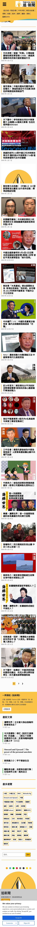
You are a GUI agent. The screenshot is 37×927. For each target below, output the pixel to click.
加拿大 (11, 806)
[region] (18, 914)
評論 (13, 835)
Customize (9, 923)
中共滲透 (21, 10)
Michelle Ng (27, 793)
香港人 (21, 839)
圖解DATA (6, 17)
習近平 (19, 831)
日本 (13, 818)
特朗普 (30, 823)
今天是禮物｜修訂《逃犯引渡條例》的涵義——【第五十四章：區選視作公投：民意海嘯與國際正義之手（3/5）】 (18, 737)
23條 (5, 793)
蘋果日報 (6, 835)
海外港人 (6, 823)
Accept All (18, 918)
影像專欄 (18, 814)
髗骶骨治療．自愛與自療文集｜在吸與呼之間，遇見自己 (18, 770)
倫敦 (5, 806)
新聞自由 (6, 818)
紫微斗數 (14, 827)
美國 (30, 827)
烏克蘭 (23, 823)
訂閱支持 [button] (7, 709)
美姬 (13, 831)
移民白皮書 (30, 10)
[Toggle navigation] (4, 4)
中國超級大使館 (8, 802)
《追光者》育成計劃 (9, 10)
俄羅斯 (27, 802)
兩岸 (13, 14)
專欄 (11, 814)
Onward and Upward (10, 797)
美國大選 (6, 831)
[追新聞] (25, 4)
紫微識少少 (23, 827)
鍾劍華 (26, 835)
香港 (14, 839)
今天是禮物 (19, 802)
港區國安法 (15, 823)
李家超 (27, 818)
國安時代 (19, 810)
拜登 (25, 814)
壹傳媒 (6, 814)
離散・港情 (26, 14)
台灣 (17, 806)
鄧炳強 (19, 835)
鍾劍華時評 (7, 839)
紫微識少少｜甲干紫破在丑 (16, 761)
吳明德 (23, 806)
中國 (21, 797)
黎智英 (6, 844)
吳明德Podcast (8, 810)
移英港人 (6, 827)
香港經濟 (28, 839)
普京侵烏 (20, 818)
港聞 (4, 14)
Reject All (27, 923)
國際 (18, 14)
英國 (8, 14)
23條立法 (12, 793)
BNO (19, 793)
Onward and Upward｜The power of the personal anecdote (18, 750)
